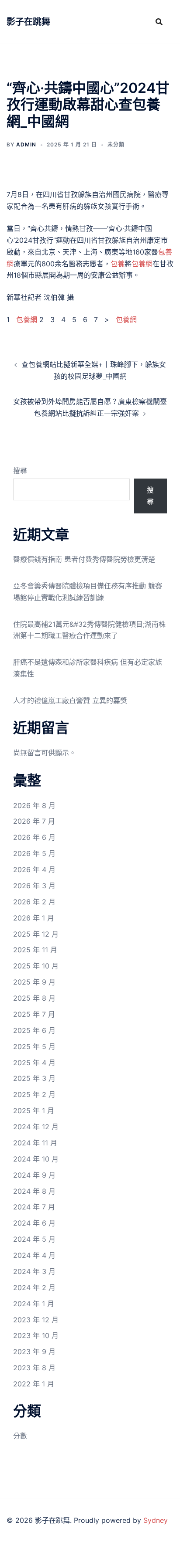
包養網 (142, 263)
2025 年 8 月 (34, 998)
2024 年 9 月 (34, 1175)
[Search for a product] (159, 21)
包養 (118, 263)
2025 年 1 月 (33, 1110)
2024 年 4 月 (34, 1255)
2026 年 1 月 (33, 918)
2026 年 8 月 (34, 805)
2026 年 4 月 (34, 869)
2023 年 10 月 (36, 1335)
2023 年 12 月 (36, 1319)
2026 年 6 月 (34, 837)
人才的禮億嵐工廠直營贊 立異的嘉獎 (70, 700)
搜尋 (20, 470)
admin (26, 144)
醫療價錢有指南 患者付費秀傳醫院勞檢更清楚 (84, 559)
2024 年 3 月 (34, 1271)
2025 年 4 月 (34, 1062)
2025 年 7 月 (34, 1014)
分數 (20, 1435)
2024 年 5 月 (34, 1239)
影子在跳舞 (28, 22)
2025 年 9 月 (34, 982)
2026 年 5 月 (34, 853)
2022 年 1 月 (33, 1383)
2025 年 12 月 (36, 934)
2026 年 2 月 (34, 901)
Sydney (155, 1520)
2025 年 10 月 (36, 965)
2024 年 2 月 (34, 1287)
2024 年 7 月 (34, 1206)
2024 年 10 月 (36, 1159)
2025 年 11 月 (35, 949)
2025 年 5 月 (34, 1046)
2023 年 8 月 (34, 1367)
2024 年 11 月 (35, 1142)
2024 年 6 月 (34, 1223)
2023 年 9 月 (34, 1351)
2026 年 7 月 (34, 821)
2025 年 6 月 (34, 1030)
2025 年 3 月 (34, 1078)
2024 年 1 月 (33, 1303)
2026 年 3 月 (34, 885)
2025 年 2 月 (34, 1094)
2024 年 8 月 (34, 1191)
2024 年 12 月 (36, 1126)
